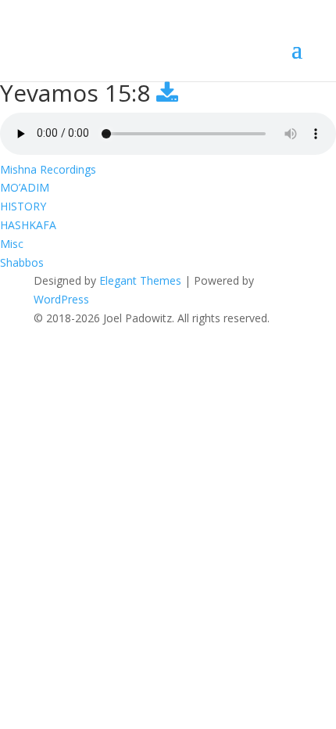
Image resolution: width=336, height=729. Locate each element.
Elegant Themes (140, 280)
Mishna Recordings (48, 169)
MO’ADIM (24, 187)
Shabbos (22, 262)
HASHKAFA (28, 224)
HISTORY (23, 206)
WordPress (61, 299)
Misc (11, 243)
